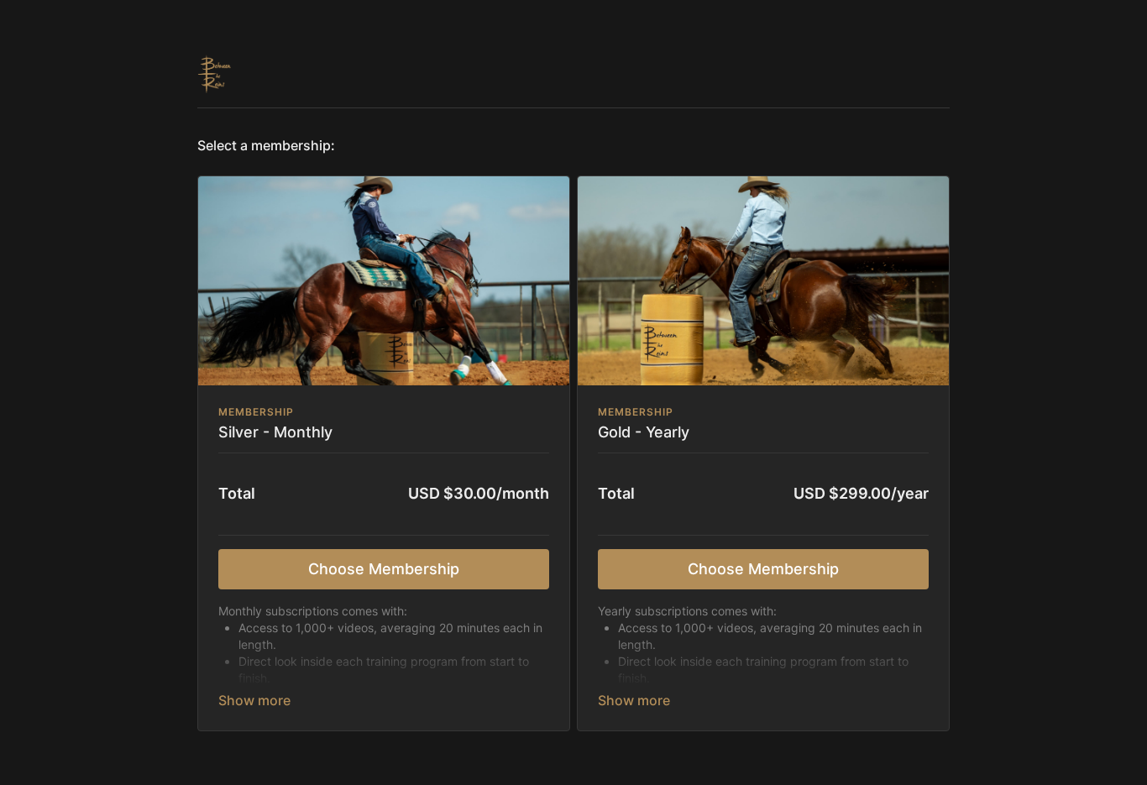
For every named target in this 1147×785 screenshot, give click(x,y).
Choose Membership (383, 569)
